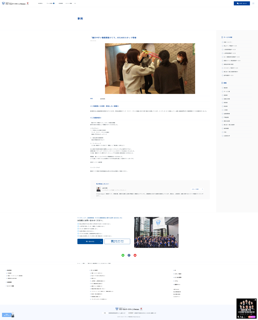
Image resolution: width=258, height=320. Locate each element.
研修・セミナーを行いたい (97, 273)
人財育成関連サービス (230, 53)
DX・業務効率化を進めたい (97, 283)
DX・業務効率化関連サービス (232, 57)
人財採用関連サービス (230, 49)
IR (75, 3)
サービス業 (227, 91)
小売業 (225, 110)
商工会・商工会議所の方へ (97, 294)
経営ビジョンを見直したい (97, 286)
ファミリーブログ (95, 167)
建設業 (225, 95)
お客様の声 (227, 136)
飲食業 (225, 106)
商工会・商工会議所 (229, 124)
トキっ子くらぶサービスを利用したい (99, 299)
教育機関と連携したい (96, 296)
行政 (225, 132)
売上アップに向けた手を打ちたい (98, 275)
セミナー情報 (69, 3)
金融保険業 (227, 113)
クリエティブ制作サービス (231, 68)
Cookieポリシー (177, 296)
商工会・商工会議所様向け (231, 71)
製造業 (225, 88)
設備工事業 (227, 99)
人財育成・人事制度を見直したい (98, 281)
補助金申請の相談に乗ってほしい (98, 288)
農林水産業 (227, 121)
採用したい (94, 278)
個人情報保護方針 (177, 291)
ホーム (78, 263)
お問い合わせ (243, 3)
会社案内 (40, 3)
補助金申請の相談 (228, 64)
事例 (84, 263)
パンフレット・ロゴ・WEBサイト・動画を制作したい (103, 291)
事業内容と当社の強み (12, 278)
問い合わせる (90, 241)
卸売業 (225, 102)
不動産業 (226, 117)
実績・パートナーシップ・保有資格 (15, 275)
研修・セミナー (228, 42)
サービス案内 (49, 3)
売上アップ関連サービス (230, 46)
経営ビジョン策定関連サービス (232, 60)
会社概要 (9, 273)
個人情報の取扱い (177, 294)
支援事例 (61, 3)
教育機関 (226, 128)
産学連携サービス (228, 75)
